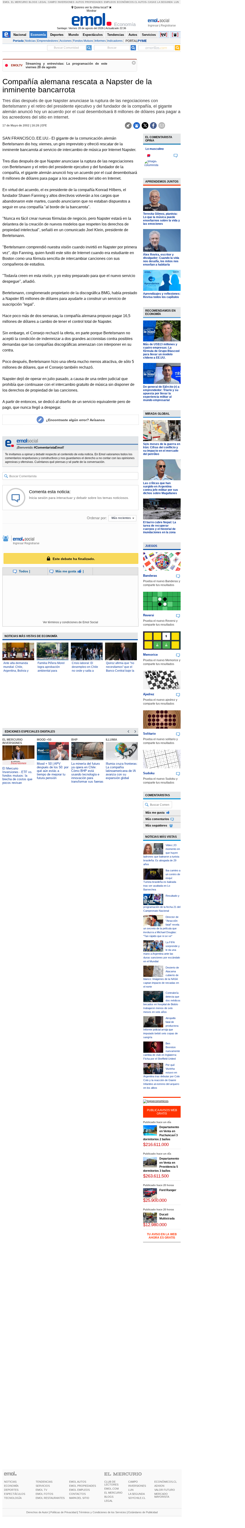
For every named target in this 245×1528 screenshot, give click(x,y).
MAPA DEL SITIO (79, 1498)
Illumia (111, 739)
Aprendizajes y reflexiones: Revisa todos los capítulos (161, 295)
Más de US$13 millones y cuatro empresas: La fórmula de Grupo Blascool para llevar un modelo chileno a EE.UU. (161, 351)
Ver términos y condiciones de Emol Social (70, 622)
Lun (176, 2)
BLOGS (108, 1496)
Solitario (149, 733)
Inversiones (66, 2)
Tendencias (115, 35)
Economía (38, 35)
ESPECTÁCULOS (14, 1493)
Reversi (148, 615)
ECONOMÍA (11, 1485)
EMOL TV (41, 1489)
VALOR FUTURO (164, 1489)
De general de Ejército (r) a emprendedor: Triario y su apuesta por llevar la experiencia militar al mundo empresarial (161, 393)
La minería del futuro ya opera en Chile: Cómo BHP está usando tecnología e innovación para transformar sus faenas (87, 772)
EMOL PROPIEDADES (82, 1485)
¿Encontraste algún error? (75, 420)
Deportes (56, 35)
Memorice (150, 654)
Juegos (151, 546)
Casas (152, 2)
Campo (52, 2)
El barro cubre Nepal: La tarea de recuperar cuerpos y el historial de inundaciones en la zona (159, 527)
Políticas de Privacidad (63, 1512)
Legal (43, 2)
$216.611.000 (156, 1144)
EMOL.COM (111, 1488)
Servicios (149, 35)
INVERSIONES (137, 1485)
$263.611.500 (156, 1175)
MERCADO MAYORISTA (161, 1495)
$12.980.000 (155, 1224)
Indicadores (114, 40)
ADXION (159, 1485)
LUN (131, 1489)
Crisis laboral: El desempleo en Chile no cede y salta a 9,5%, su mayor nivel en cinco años (85, 670)
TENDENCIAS (44, 1481)
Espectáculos (93, 35)
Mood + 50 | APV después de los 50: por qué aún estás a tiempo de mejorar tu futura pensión (52, 771)
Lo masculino (154, 149)
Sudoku (149, 773)
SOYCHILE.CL (136, 1498)
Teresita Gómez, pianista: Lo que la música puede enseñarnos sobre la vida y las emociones (161, 218)
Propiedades (94, 2)
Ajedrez (148, 694)
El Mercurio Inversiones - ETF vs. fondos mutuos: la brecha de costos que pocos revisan (17, 776)
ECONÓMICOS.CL (165, 1481)
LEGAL (108, 1500)
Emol (6, 2)
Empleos (110, 2)
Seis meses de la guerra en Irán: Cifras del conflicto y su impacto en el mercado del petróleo (161, 449)
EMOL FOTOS (44, 1493)
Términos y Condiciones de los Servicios (102, 1512)
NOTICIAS (10, 1481)
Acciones (66, 40)
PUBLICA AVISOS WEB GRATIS (162, 1112)
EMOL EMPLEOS (79, 1489)
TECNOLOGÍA (13, 1498)
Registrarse (168, 25)
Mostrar (91, 10)
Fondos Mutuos (83, 40)
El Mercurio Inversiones (12, 741)
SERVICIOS (43, 1485)
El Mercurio (19, 2)
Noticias (30, 40)
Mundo (73, 35)
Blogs (33, 2)
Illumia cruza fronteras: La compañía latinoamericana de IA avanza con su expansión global (122, 771)
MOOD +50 (44, 739)
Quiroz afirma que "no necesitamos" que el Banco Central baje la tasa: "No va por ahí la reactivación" (120, 670)
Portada (18, 40)
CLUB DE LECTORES (111, 1483)
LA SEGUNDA (136, 1493)
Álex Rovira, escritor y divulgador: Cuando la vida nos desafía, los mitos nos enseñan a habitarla (161, 259)
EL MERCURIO (113, 1492)
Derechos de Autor (37, 1512)
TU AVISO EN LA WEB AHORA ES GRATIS (162, 1236)
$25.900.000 (155, 1200)
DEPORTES (11, 1489)
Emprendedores (47, 40)
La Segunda (165, 2)
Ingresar (153, 25)
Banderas (150, 575)
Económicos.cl (127, 2)
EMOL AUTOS (77, 1481)
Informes (100, 40)
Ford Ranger (167, 1190)
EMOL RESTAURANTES (50, 1498)
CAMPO (133, 1481)
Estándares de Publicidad (143, 1512)
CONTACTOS (77, 1493)
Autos (80, 2)
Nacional (19, 35)
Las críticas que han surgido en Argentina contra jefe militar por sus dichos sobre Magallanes (160, 488)
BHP (74, 739)
